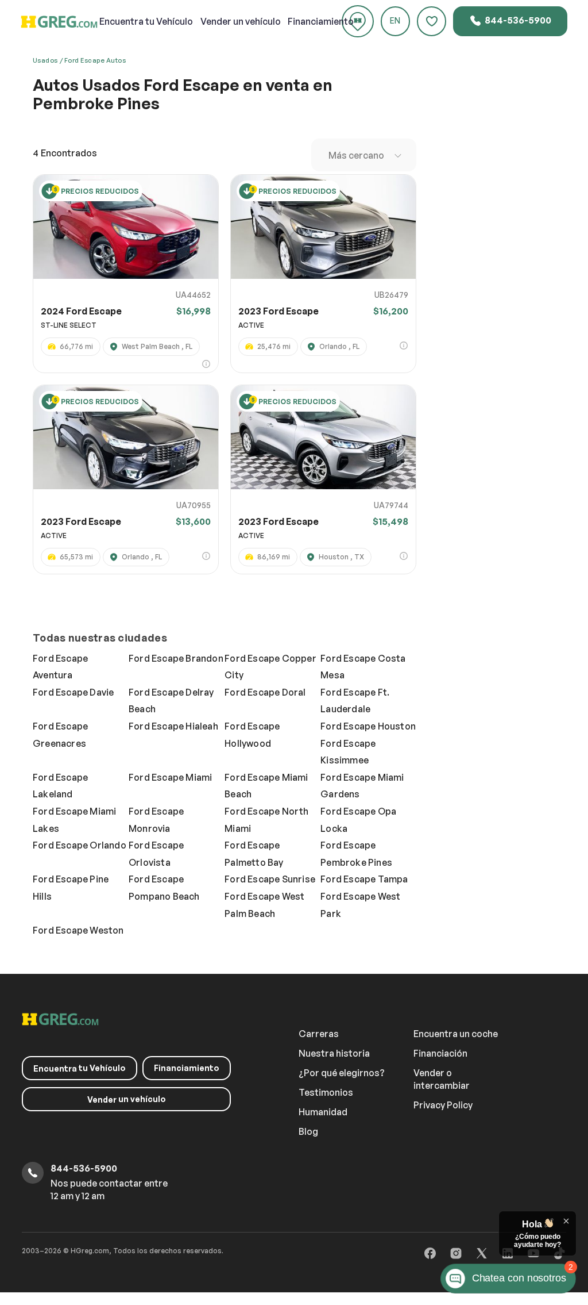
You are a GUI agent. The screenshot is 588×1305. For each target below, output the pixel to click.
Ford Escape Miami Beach (266, 786)
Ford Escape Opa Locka (358, 819)
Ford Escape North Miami (266, 819)
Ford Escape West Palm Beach (264, 905)
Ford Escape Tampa (364, 879)
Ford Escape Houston (368, 726)
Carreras (319, 1033)
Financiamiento (321, 21)
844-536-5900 (517, 20)
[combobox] (363, 155)
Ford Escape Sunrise (270, 879)
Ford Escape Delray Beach (171, 700)
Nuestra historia (334, 1053)
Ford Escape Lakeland (60, 786)
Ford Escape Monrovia (156, 819)
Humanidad (323, 1112)
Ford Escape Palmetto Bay (254, 853)
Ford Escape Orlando (79, 845)
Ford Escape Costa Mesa (362, 666)
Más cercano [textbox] (356, 155)
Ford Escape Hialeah (173, 726)
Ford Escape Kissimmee (348, 752)
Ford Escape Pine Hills (71, 887)
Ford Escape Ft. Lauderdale (354, 700)
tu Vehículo (146, 21)
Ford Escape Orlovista (156, 853)
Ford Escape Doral (265, 692)
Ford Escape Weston (78, 930)
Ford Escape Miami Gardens (362, 786)
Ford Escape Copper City (270, 666)
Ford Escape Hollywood (252, 734)
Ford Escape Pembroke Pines (356, 853)
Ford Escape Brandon (176, 658)
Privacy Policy (443, 1105)
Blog (308, 1131)
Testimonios (326, 1092)
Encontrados (65, 153)
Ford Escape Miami (170, 777)
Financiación (440, 1053)
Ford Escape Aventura (60, 666)
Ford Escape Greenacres (60, 734)
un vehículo (240, 21)
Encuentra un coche (455, 1033)
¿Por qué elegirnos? (342, 1072)
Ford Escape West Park (360, 905)
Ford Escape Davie (73, 692)
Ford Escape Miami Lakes (74, 819)
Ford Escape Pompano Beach (164, 887)
